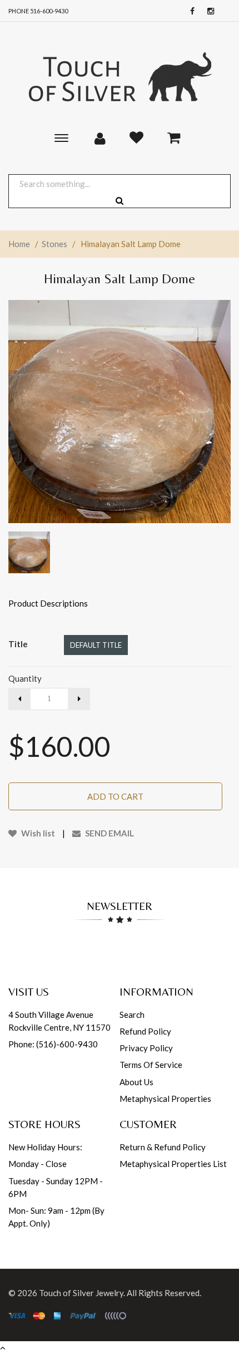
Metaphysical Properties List (173, 1164)
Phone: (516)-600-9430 (53, 1044)
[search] (119, 201)
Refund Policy (145, 1031)
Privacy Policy (146, 1048)
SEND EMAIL (108, 833)
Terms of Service (151, 1065)
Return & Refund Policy (163, 1147)
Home (19, 244)
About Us (136, 1082)
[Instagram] (208, 11)
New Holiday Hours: (45, 1147)
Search (132, 1015)
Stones (54, 244)
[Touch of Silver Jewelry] (119, 75)
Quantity (25, 678)
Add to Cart (115, 796)
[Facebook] (190, 11)
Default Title (96, 645)
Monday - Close (37, 1164)
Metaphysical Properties (165, 1099)
